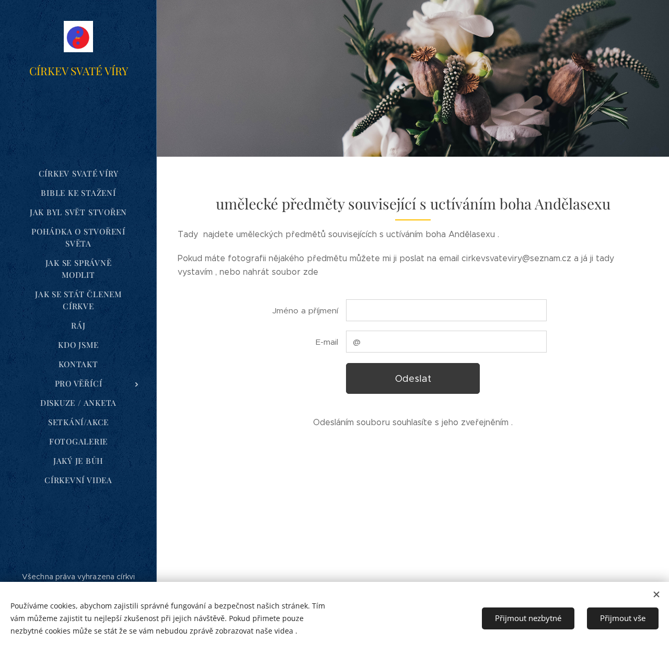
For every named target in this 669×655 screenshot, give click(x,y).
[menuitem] (78, 174)
